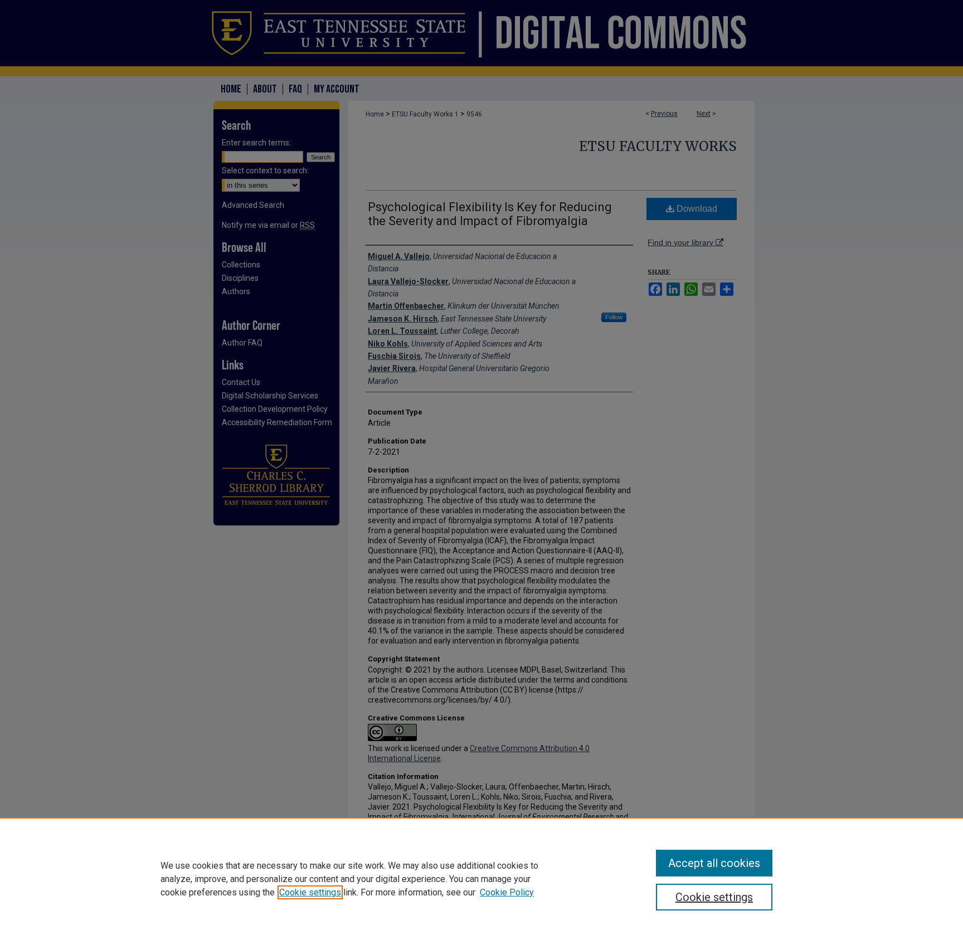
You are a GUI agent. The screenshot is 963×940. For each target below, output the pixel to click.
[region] (481, 878)
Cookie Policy (507, 892)
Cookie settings (310, 892)
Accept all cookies (714, 863)
